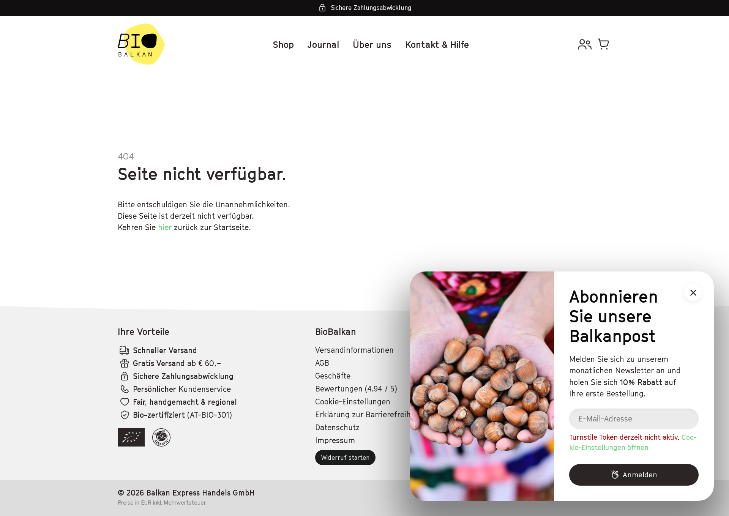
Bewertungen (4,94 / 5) (356, 388)
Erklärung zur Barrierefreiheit (367, 414)
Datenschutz (337, 427)
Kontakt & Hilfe (437, 44)
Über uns (372, 44)
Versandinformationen (354, 350)
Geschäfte (332, 375)
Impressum (335, 440)
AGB (322, 363)
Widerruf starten (345, 457)
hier (165, 227)
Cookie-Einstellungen (352, 401)
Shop (283, 44)
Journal (323, 44)
